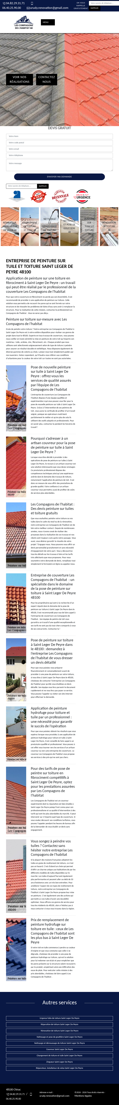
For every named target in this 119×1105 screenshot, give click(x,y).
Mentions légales (83, 1096)
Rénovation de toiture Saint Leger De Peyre (59, 1031)
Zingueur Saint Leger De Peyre (59, 1062)
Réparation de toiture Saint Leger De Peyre (59, 1024)
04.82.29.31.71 (15, 3)
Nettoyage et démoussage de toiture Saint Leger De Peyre (59, 1043)
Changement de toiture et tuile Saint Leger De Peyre (59, 1055)
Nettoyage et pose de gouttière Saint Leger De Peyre (59, 1037)
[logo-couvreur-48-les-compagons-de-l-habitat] (24, 22)
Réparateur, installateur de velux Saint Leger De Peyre (59, 1068)
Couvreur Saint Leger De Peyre (59, 1049)
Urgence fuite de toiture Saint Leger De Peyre (59, 1018)
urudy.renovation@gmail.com (49, 8)
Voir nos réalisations (19, 79)
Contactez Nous (46, 79)
